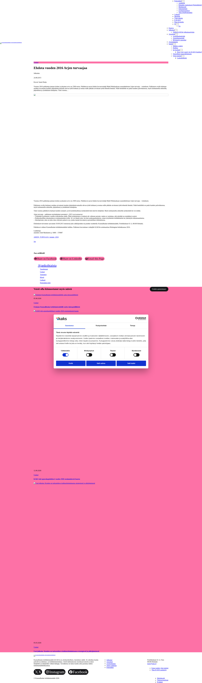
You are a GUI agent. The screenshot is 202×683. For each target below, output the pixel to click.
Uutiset (36, 62)
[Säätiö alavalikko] (174, 44)
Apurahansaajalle (178, 38)
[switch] (89, 355)
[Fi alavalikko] (177, 24)
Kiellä (71, 363)
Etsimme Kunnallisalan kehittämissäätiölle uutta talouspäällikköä (57, 307)
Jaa (35, 241)
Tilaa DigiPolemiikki (185, 12)
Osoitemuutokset (184, 11)
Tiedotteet (43, 275)
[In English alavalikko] (181, 50)
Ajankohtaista (47, 265)
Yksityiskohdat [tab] (101, 325)
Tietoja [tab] (132, 325)
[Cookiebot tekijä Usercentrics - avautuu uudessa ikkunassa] (137, 318)
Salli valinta (101, 363)
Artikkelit (182, 3)
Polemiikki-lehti (45, 283)
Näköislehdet (183, 9)
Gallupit (42, 280)
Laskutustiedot (182, 58)
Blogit (42, 277)
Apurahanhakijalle (179, 36)
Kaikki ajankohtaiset (159, 289)
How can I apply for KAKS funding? (189, 52)
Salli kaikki (131, 363)
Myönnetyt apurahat (179, 40)
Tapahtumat (44, 269)
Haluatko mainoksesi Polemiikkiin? (190, 5)
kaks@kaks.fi (151, 664)
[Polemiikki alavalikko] (182, 1)
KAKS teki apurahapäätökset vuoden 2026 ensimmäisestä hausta (57, 479)
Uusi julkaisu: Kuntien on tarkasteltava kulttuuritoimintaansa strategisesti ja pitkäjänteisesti (66, 651)
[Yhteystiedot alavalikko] (182, 56)
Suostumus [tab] (69, 325)
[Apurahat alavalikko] (176, 34)
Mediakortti (182, 7)
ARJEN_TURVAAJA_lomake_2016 (46, 237)
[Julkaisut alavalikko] (175, 30)
